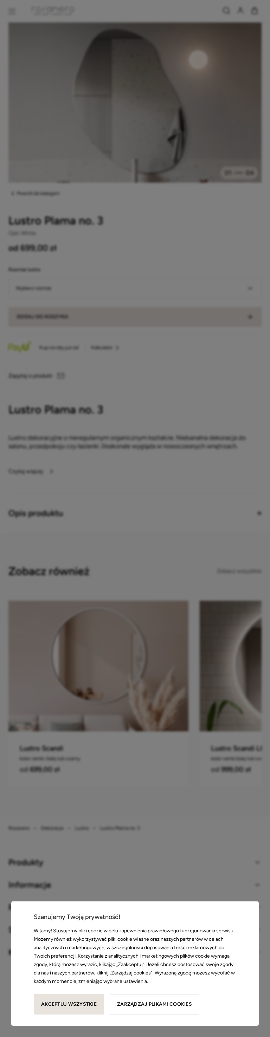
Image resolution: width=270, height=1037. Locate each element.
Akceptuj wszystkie (69, 1004)
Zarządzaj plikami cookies (154, 1004)
